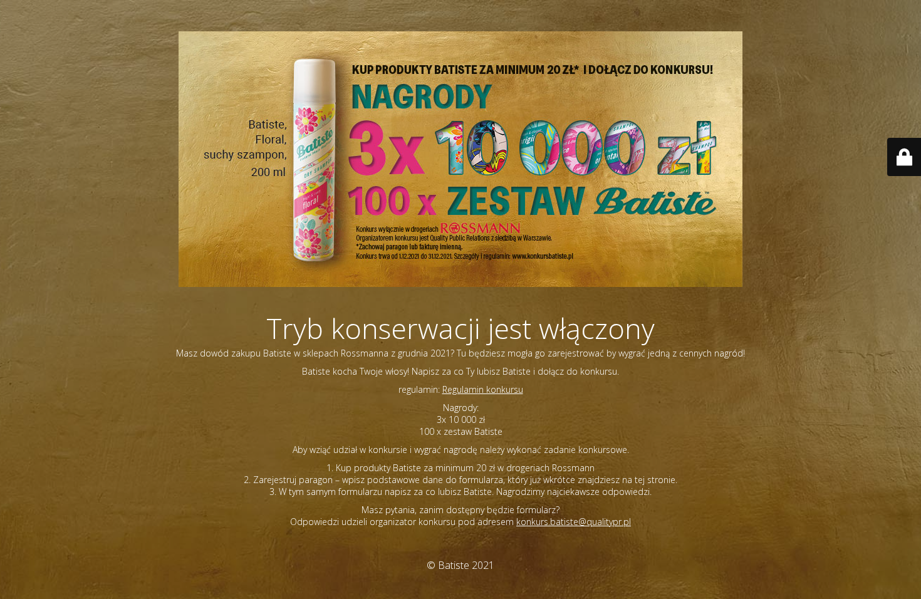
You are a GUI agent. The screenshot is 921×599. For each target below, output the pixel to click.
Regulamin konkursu (482, 389)
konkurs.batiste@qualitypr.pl (573, 522)
